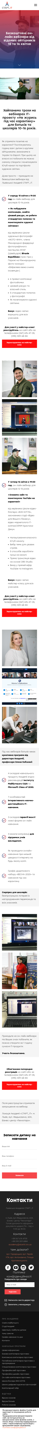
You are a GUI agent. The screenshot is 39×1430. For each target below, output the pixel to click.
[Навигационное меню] (35, 5)
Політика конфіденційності (14, 1427)
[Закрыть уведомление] (37, 1409)
